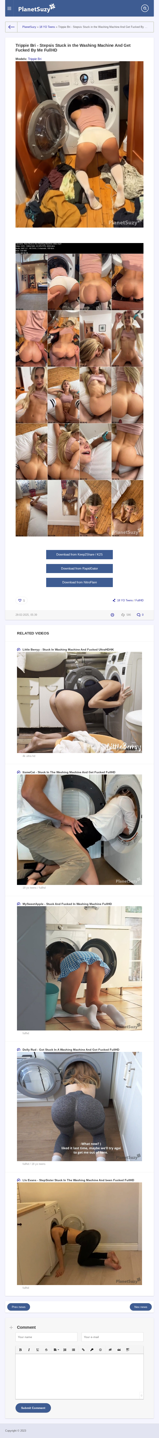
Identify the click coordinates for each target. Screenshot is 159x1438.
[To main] (11, 27)
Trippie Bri (34, 59)
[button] (20, 1350)
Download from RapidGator (79, 568)
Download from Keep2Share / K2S (79, 554)
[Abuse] (113, 614)
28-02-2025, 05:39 (26, 614)
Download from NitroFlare (79, 582)
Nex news (140, 1307)
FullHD (139, 600)
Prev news (18, 1307)
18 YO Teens (125, 600)
